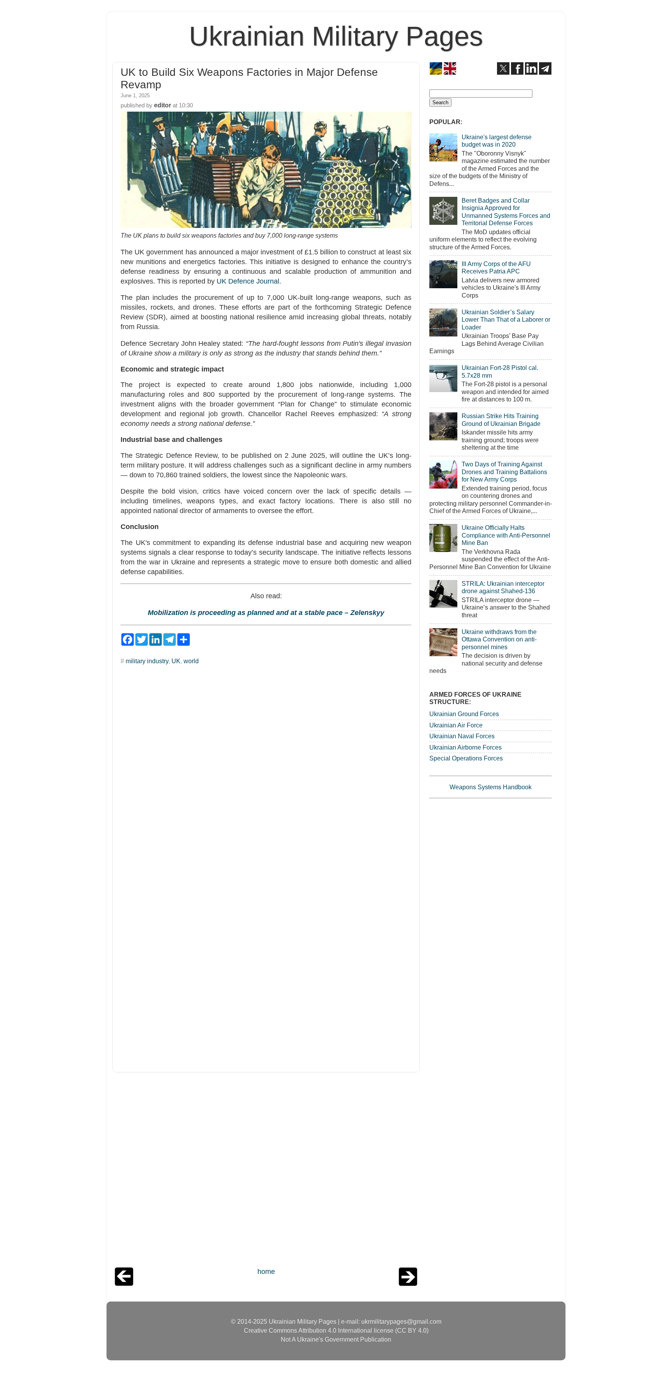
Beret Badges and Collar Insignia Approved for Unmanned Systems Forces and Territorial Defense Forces (506, 211)
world (191, 660)
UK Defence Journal (248, 281)
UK (176, 660)
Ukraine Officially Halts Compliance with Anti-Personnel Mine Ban (506, 535)
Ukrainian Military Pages (336, 36)
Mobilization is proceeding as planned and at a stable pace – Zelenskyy (266, 613)
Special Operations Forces (466, 758)
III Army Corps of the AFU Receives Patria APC (496, 267)
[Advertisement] (266, 1171)
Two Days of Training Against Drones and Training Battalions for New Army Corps (504, 472)
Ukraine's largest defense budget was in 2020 (497, 140)
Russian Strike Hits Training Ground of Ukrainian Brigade (501, 419)
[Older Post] (408, 1283)
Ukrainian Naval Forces (462, 735)
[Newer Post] (124, 1283)
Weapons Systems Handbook (491, 786)
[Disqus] (266, 767)
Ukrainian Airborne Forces (465, 747)
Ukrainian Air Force (456, 725)
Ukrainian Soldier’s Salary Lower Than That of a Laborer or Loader (506, 319)
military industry (147, 660)
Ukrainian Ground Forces (464, 713)
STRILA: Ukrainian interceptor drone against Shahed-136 (503, 587)
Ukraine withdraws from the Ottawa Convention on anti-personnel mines (499, 639)
